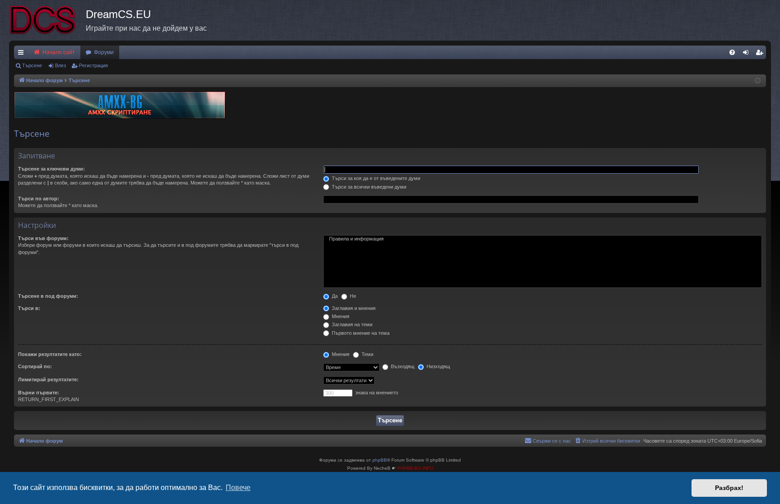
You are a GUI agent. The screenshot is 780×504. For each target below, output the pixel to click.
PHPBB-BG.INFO (415, 468)
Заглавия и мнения (353, 308)
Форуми (104, 52)
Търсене (32, 65)
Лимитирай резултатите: (48, 379)
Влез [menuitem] (747, 54)
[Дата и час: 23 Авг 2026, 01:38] (758, 81)
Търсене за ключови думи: (51, 168)
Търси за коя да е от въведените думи (375, 178)
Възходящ (402, 366)
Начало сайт (58, 52)
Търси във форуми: (43, 238)
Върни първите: (38, 392)
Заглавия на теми (351, 324)
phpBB (379, 460)
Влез (60, 65)
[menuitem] (732, 52)
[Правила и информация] (542, 239)
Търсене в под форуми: (48, 296)
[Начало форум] (47, 20)
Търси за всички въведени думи (368, 187)
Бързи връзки (23, 54)
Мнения (339, 316)
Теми (366, 354)
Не (352, 296)
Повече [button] (238, 487)
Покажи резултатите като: (50, 354)
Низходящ (437, 366)
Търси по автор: (38, 198)
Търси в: (29, 308)
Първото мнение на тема (360, 333)
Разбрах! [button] (729, 487)
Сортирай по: (35, 366)
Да (334, 296)
